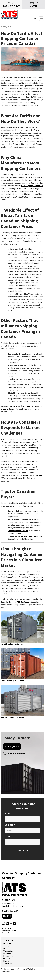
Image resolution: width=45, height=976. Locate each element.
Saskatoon (7, 963)
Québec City (8, 951)
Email (8, 836)
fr (35, 18)
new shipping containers (32, 185)
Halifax (6, 961)
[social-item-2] (7, 923)
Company (10, 824)
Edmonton (8, 956)
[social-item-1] (3, 923)
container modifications (31, 475)
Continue (22, 850)
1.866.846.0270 (8, 903)
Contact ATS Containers (20, 602)
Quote (7, 916)
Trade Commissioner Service (21, 529)
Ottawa (6, 958)
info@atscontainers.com (12, 906)
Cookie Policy (7, 933)
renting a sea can (28, 536)
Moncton (7, 948)
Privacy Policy (7, 929)
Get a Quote (12, 746)
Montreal (7, 943)
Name (8, 813)
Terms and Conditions (10, 931)
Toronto (7, 946)
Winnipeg (7, 953)
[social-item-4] (14, 923)
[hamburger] (41, 18)
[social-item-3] (11, 923)
